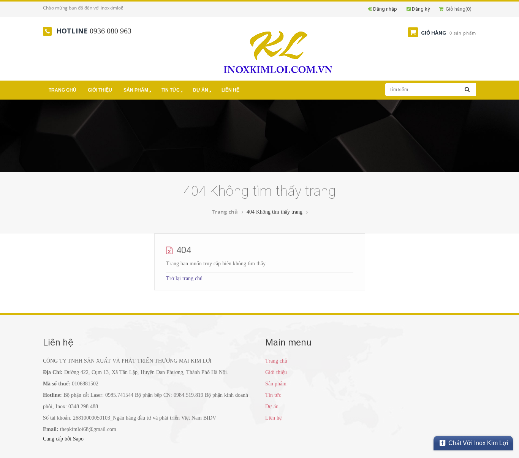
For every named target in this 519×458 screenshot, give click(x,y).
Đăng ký (421, 9)
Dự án (200, 90)
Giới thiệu (100, 90)
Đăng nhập (385, 9)
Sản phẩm (135, 90)
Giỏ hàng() (457, 9)
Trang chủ (62, 90)
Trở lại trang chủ (184, 278)
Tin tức (170, 90)
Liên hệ (230, 90)
